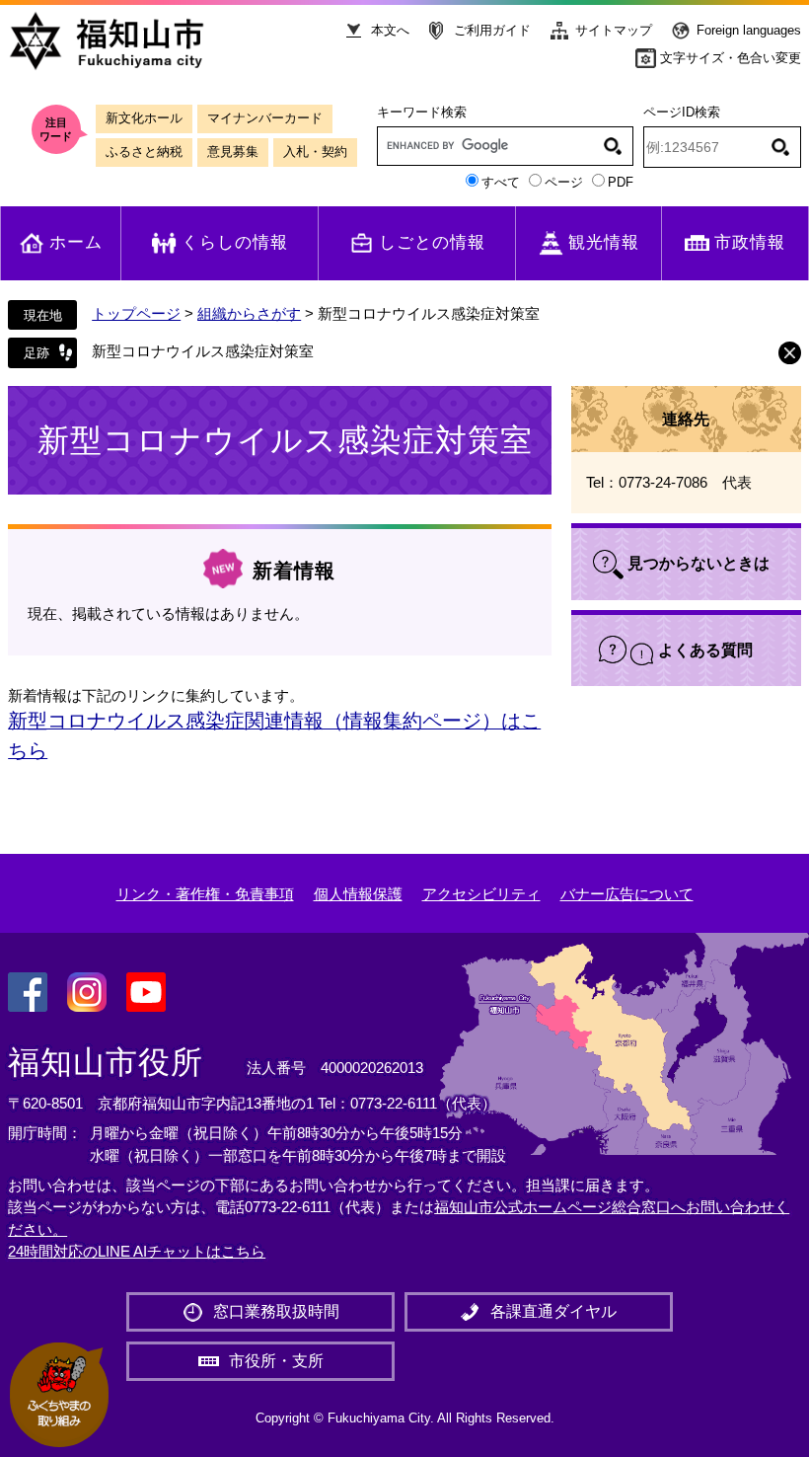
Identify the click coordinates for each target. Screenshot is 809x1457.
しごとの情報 (432, 242)
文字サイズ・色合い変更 (730, 57)
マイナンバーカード (265, 118)
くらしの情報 (235, 242)
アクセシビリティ (481, 893)
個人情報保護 (358, 893)
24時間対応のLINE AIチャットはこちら (136, 1251)
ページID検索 (681, 112)
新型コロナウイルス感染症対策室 (203, 351)
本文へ (390, 30)
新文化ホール (144, 118)
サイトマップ (613, 30)
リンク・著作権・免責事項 (205, 893)
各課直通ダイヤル (553, 1311)
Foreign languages (749, 30)
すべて (500, 182)
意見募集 (232, 151)
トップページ (136, 313)
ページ (564, 182)
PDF (620, 182)
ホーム (76, 242)
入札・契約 (315, 151)
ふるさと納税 (144, 151)
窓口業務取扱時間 (276, 1311)
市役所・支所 (276, 1360)
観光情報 (603, 242)
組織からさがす (249, 313)
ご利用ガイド (492, 30)
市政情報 (749, 242)
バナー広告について (627, 893)
